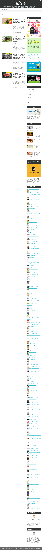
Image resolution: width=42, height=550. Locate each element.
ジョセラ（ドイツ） (32, 331)
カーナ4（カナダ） (32, 246)
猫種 (28, 102)
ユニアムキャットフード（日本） (34, 487)
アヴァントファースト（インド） (34, 220)
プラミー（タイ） (32, 414)
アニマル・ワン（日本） (33, 469)
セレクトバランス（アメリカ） (34, 450)
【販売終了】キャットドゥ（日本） (35, 251)
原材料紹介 (22, 7)
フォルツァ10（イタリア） (33, 298)
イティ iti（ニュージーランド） (34, 326)
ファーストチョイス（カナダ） (34, 189)
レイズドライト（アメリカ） (33, 428)
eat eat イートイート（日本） (34, 274)
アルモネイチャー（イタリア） (34, 206)
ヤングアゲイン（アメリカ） (33, 506)
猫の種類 (19, 7)
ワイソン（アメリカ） (32, 503)
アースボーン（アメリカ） (33, 272)
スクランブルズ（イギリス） (33, 448)
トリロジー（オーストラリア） (34, 484)
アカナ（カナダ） (32, 197)
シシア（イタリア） (32, 443)
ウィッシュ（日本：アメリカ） (34, 501)
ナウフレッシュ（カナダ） (33, 390)
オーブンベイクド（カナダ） (33, 402)
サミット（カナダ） (32, 464)
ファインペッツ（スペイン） (33, 293)
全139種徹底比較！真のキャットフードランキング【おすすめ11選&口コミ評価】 (34, 135)
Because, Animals (32, 315)
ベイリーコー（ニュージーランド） (35, 225)
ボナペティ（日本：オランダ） (34, 234)
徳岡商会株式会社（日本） (33, 329)
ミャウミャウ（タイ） (32, 362)
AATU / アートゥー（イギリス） (34, 192)
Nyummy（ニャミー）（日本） (34, 397)
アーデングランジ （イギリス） (34, 211)
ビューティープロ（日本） (33, 227)
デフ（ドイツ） (31, 267)
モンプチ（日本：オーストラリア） (35, 366)
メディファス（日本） (32, 355)
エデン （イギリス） (32, 276)
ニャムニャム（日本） (32, 395)
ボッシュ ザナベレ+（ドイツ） (34, 236)
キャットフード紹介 (14, 7)
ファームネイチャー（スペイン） (34, 286)
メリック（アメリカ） (32, 359)
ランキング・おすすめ (31, 94)
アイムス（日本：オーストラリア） (35, 322)
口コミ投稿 (30, 7)
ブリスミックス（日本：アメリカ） (35, 229)
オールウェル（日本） (32, 204)
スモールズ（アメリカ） (33, 457)
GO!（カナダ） (31, 308)
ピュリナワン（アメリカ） (33, 423)
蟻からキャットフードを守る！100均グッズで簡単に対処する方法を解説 (37, 141)
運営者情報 (33, 7)
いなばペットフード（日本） (33, 324)
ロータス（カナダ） (32, 352)
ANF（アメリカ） (32, 208)
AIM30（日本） (31, 202)
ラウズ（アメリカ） (32, 430)
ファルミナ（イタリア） (33, 288)
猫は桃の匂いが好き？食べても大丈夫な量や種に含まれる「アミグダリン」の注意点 (33, 154)
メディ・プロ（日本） (32, 357)
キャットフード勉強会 (30, 548)
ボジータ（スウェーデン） (33, 237)
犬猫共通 (29, 97)
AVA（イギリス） (32, 218)
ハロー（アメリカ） (32, 312)
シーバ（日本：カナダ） (33, 455)
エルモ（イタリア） (32, 281)
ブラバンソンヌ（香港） (33, 239)
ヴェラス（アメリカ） (32, 489)
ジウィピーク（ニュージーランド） (35, 508)
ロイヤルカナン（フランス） (33, 441)
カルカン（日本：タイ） (33, 333)
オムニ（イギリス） (32, 399)
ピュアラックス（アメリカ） (33, 421)
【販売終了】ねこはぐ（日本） (34, 383)
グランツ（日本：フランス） (33, 310)
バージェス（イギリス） (33, 241)
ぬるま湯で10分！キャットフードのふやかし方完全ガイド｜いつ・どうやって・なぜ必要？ (33, 128)
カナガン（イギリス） (32, 243)
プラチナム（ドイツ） (32, 412)
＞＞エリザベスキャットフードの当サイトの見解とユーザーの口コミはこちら (33, 58)
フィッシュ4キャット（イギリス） (34, 296)
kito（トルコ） (31, 341)
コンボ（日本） (31, 257)
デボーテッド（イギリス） (33, 269)
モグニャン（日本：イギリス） (34, 364)
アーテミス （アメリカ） (33, 216)
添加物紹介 (26, 7)
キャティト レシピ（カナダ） (34, 253)
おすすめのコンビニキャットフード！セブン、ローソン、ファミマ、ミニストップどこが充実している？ (33, 147)
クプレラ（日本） (32, 265)
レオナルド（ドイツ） (32, 345)
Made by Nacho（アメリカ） (34, 368)
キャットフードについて (32, 89)
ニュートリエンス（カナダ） (33, 393)
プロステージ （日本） (32, 419)
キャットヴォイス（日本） (33, 255)
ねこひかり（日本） (32, 385)
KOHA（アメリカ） (32, 343)
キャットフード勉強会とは (7, 7)
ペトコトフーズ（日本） (33, 407)
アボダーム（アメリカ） (33, 222)
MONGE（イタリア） (32, 491)
